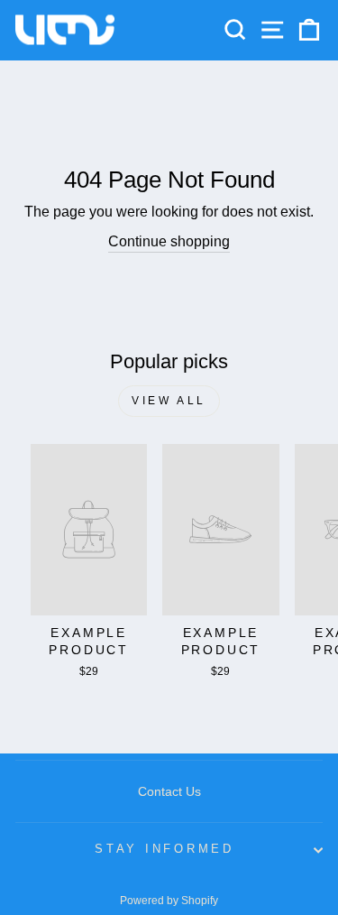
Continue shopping (169, 241)
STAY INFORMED (164, 849)
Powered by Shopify (169, 900)
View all (169, 400)
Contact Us (169, 791)
